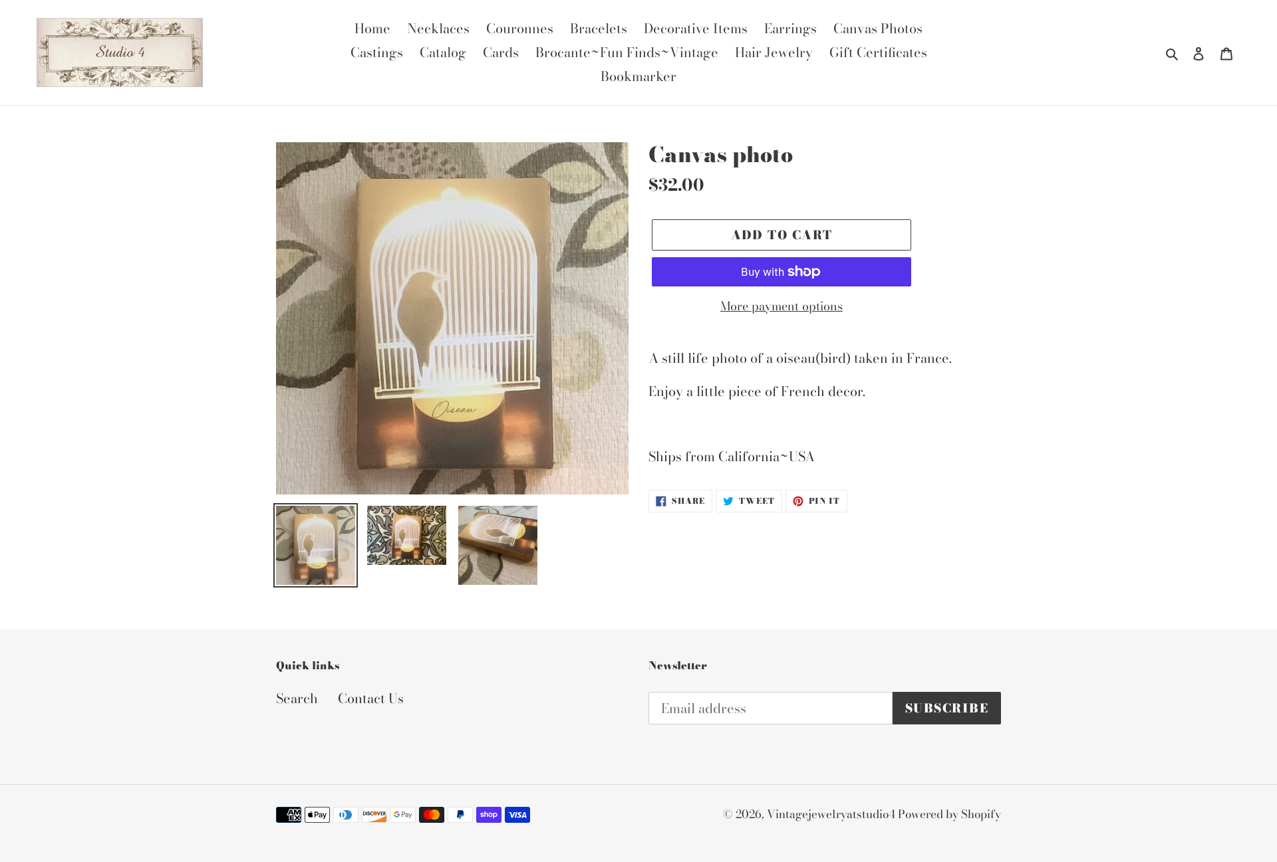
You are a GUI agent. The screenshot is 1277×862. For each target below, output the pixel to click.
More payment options (781, 306)
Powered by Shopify (949, 814)
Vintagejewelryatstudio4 (832, 814)
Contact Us (371, 698)
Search (297, 698)
